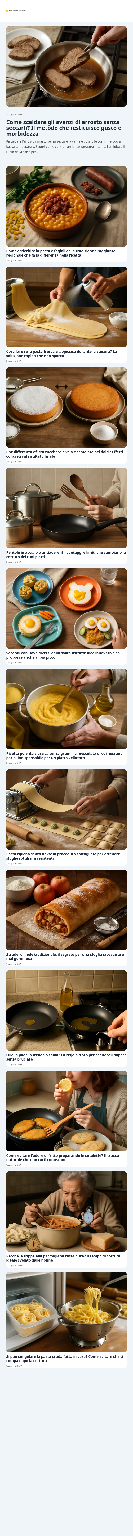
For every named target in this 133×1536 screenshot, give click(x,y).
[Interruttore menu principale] (126, 11)
